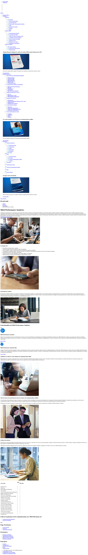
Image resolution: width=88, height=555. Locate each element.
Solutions (5, 16)
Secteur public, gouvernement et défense (16, 23)
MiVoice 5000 (10, 81)
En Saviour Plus (6, 73)
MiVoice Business (11, 77)
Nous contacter (3, 198)
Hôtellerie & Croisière (13, 26)
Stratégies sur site (12, 40)
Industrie (10, 28)
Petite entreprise (12, 49)
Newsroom (9, 162)
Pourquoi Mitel (6, 15)
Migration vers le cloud (13, 41)
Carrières (11, 160)
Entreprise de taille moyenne (14, 48)
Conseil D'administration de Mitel (15, 159)
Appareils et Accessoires (11, 98)
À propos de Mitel (12, 156)
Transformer (10, 114)
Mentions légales (6, 548)
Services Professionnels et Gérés (13, 111)
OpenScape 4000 (11, 79)
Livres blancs (11, 146)
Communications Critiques (12, 104)
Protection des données (7, 546)
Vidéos (10, 148)
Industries (7, 17)
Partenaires (5, 2)
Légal (4, 547)
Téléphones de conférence (13, 103)
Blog (8, 169)
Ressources (5, 141)
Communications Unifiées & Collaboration (15, 84)
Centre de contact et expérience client (16, 36)
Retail (10, 29)
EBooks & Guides (12, 145)
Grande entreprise (12, 46)
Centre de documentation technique (13, 167)
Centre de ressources (10, 142)
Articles (10, 152)
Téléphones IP (10, 100)
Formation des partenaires (8, 535)
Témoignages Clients (11, 164)
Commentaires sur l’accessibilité (9, 552)
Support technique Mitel (7, 529)
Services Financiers (12, 22)
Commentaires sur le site (7, 551)
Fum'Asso (5, 528)
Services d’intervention (13, 21)
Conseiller (9, 113)
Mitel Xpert (10, 107)
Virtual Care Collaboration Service (14, 109)
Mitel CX (9, 94)
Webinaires (11, 151)
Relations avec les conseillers (8, 537)
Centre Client (5, 1)
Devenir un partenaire (7, 534)
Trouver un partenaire (7, 520)
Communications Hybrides (14, 33)
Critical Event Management (13, 108)
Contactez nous (6, 545)
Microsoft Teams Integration (13, 90)
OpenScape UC (11, 88)
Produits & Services (7, 74)
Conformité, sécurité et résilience (15, 37)
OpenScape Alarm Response (13, 110)
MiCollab (9, 87)
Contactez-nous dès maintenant (9, 519)
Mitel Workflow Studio (12, 95)
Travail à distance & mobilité (14, 39)
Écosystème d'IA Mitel (13, 34)
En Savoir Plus (6, 140)
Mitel (8, 154)
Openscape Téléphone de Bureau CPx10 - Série (17, 101)
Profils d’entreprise (8, 44)
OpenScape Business (12, 83)
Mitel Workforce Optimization (13, 96)
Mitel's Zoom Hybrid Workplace (14, 86)
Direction (11, 157)
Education (11, 19)
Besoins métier (8, 30)
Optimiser (9, 117)
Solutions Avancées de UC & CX (13, 92)
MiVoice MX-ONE (11, 80)
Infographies (11, 149)
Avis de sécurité (10, 172)
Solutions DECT (11, 102)
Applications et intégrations (14, 43)
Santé (10, 25)
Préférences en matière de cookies (9, 553)
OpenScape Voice (11, 78)
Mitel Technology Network (8, 536)
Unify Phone (10, 89)
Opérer (9, 115)
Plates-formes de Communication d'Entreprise (15, 75)
